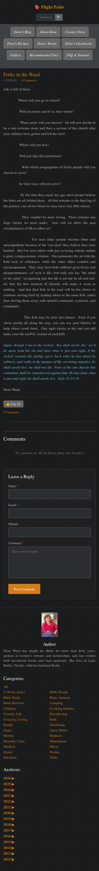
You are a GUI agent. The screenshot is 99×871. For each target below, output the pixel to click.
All (5, 686)
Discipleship (58, 713)
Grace (7, 730)
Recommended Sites (44, 55)
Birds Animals (60, 697)
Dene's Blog (22, 31)
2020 (9, 812)
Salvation (10, 757)
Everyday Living (15, 719)
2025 (9, 783)
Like (13, 404)
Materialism (58, 741)
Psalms (55, 752)
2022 (9, 801)
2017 (9, 830)
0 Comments (29, 80)
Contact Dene (75, 31)
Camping (56, 702)
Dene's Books (47, 43)
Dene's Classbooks (78, 43)
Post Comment (24, 589)
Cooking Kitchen (62, 708)
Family (8, 724)
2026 (9, 778)
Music (54, 746)
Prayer (7, 752)
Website (13, 524)
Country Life (12, 713)
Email (13, 505)
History (8, 735)
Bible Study (11, 697)
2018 (9, 824)
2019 (9, 818)
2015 (9, 841)
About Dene (48, 31)
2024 (9, 789)
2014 (9, 847)
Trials (54, 757)
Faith (53, 719)
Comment (15, 543)
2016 (9, 836)
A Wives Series (14, 692)
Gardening (57, 724)
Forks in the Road (21, 74)
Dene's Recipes (18, 43)
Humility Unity (14, 741)
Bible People (59, 692)
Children (9, 708)
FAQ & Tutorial (78, 55)
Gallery (15, 55)
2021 (9, 807)
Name (13, 486)
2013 (9, 853)
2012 (9, 859)
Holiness (56, 735)
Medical (9, 746)
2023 (9, 795)
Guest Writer (59, 730)
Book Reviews (13, 702)
